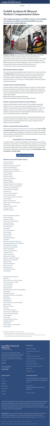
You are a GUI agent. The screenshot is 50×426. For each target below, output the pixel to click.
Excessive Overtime (8, 223)
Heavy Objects (7, 271)
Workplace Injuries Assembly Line (12, 171)
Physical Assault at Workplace (11, 169)
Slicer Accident (7, 232)
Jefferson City (4, 388)
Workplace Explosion (8, 224)
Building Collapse (7, 180)
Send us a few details (30, 392)
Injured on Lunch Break (9, 178)
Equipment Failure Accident (10, 259)
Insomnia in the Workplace (10, 250)
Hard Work (6, 239)
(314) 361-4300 (4, 369)
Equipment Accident (8, 219)
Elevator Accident (8, 217)
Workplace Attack (8, 174)
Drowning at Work (8, 208)
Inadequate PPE (7, 287)
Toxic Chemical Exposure (9, 310)
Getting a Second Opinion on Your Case (34, 366)
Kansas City (3, 381)
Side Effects (6, 297)
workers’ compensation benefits (17, 106)
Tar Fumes (6, 308)
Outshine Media (34, 423)
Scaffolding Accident (8, 293)
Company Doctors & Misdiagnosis (33, 356)
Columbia (3, 393)
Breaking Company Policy (10, 206)
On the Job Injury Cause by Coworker (12, 197)
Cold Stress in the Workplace (10, 187)
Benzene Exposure (8, 176)
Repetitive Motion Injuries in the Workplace (14, 289)
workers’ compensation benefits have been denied (20, 128)
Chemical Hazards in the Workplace (12, 185)
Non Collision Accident (9, 269)
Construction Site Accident (10, 193)
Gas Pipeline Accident (9, 237)
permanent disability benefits (18, 110)
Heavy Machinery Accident (10, 245)
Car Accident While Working (10, 313)
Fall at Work (6, 228)
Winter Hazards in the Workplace (11, 324)
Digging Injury (7, 204)
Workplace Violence (8, 321)
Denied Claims (29, 368)
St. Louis (3, 378)
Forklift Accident (7, 234)
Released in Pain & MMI (31, 348)
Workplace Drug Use (8, 210)
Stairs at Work (7, 304)
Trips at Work (6, 317)
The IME (28, 353)
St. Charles (3, 391)
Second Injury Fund (30, 371)
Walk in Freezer (7, 236)
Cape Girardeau (4, 386)
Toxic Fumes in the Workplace (11, 311)
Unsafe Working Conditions (10, 319)
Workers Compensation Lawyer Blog (14, 331)
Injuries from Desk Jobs (9, 200)
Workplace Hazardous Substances (12, 241)
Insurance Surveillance (31, 361)
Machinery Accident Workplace (11, 258)
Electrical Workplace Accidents (11, 215)
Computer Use (7, 191)
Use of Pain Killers (8, 284)
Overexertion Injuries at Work (11, 282)
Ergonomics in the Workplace (11, 221)
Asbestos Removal (8, 163)
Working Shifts (7, 326)
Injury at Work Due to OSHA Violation (13, 280)
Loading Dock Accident (9, 256)
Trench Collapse (7, 315)
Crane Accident (7, 198)
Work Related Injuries (28, 333)
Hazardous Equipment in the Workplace (13, 243)
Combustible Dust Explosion (10, 189)
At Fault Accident (7, 173)
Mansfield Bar (7, 291)
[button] (29, 6)
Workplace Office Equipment (10, 276)
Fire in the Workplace (8, 230)
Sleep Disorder (7, 300)
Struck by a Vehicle (8, 306)
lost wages (39, 108)
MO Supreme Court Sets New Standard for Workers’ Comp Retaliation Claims (25, 334)
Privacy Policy (4, 421)
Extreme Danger (7, 226)
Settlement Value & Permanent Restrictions (35, 358)
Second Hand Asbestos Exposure (12, 165)
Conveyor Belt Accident (9, 195)
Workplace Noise (7, 267)
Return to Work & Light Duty (32, 363)
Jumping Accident (8, 252)
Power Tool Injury (7, 286)
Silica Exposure (7, 298)
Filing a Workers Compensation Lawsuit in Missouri (18, 336)
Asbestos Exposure (8, 162)
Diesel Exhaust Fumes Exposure (11, 202)
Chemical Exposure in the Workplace (12, 184)
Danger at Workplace (8, 248)
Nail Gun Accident (8, 265)
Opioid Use (6, 278)
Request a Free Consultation (25, 155)
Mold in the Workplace (9, 263)
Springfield (3, 383)
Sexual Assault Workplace (10, 167)
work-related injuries (18, 79)
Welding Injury (7, 322)
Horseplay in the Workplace (10, 247)
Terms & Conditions (17, 421)
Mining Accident (7, 261)
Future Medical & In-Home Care (32, 351)
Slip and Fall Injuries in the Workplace (13, 302)
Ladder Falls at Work (8, 254)
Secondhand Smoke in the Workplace (13, 295)
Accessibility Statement (26, 421)
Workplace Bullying (8, 182)
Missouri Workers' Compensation (13, 333)
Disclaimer (10, 421)
